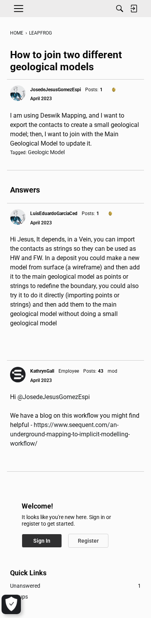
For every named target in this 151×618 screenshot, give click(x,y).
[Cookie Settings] (11, 604)
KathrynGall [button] (42, 371)
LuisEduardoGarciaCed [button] (53, 213)
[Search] (120, 8)
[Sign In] (134, 8)
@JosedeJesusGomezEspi (53, 397)
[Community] (75, 8)
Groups (19, 597)
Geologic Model (46, 152)
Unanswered (75, 586)
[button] (18, 93)
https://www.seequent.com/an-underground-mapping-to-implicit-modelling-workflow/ (70, 434)
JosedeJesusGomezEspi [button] (55, 89)
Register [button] (88, 541)
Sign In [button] (41, 541)
